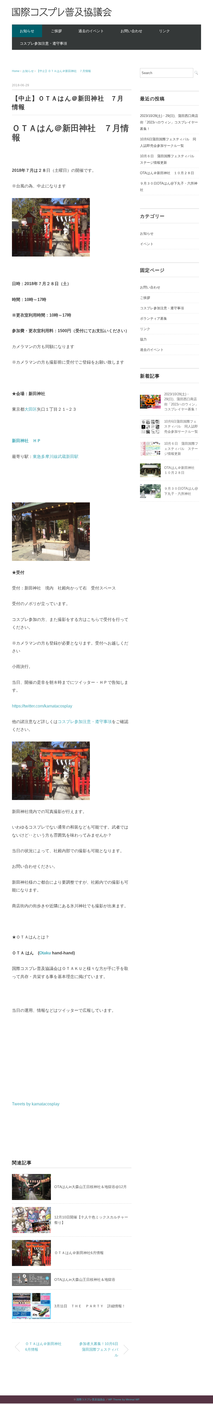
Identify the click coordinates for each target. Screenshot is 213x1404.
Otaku (45, 953)
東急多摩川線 (45, 456)
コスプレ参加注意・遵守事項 (43, 43)
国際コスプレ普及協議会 (90, 1399)
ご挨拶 (56, 31)
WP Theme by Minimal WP (123, 1399)
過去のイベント (91, 31)
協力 (143, 339)
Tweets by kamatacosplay (35, 1104)
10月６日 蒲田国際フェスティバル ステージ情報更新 (181, 449)
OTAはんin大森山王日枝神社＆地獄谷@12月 (90, 1187)
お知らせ (27, 31)
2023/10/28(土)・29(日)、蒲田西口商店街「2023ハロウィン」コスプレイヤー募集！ (169, 122)
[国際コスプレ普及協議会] (62, 11)
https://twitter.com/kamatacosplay (42, 706)
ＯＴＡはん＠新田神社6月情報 (79, 1253)
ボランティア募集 (153, 318)
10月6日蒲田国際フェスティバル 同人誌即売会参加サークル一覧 (168, 142)
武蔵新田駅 (68, 456)
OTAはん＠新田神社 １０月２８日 (167, 173)
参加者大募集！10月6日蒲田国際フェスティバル (98, 1349)
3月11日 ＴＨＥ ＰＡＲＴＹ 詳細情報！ (89, 1306)
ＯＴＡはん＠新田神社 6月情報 (45, 1346)
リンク (164, 31)
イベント (147, 244)
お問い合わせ (131, 31)
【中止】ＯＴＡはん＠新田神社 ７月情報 (64, 71)
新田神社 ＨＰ (26, 440)
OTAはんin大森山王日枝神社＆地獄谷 (84, 1279)
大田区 (30, 409)
